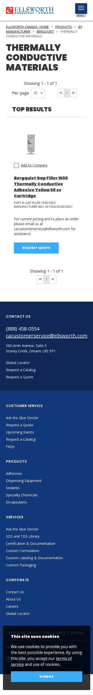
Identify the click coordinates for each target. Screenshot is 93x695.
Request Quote (36, 248)
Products (63, 27)
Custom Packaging (21, 565)
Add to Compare (34, 165)
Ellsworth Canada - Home (27, 27)
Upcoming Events (20, 432)
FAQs (10, 446)
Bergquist (45, 31)
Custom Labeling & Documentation (34, 557)
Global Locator (18, 613)
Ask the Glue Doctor (22, 417)
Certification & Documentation (30, 543)
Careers (12, 606)
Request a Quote (19, 425)
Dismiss (46, 676)
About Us (13, 599)
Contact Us (15, 592)
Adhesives (14, 473)
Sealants (13, 487)
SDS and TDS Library (22, 536)
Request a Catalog (20, 439)
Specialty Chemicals (21, 495)
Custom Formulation (22, 550)
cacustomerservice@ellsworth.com (46, 335)
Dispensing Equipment (24, 480)
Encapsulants (16, 502)
